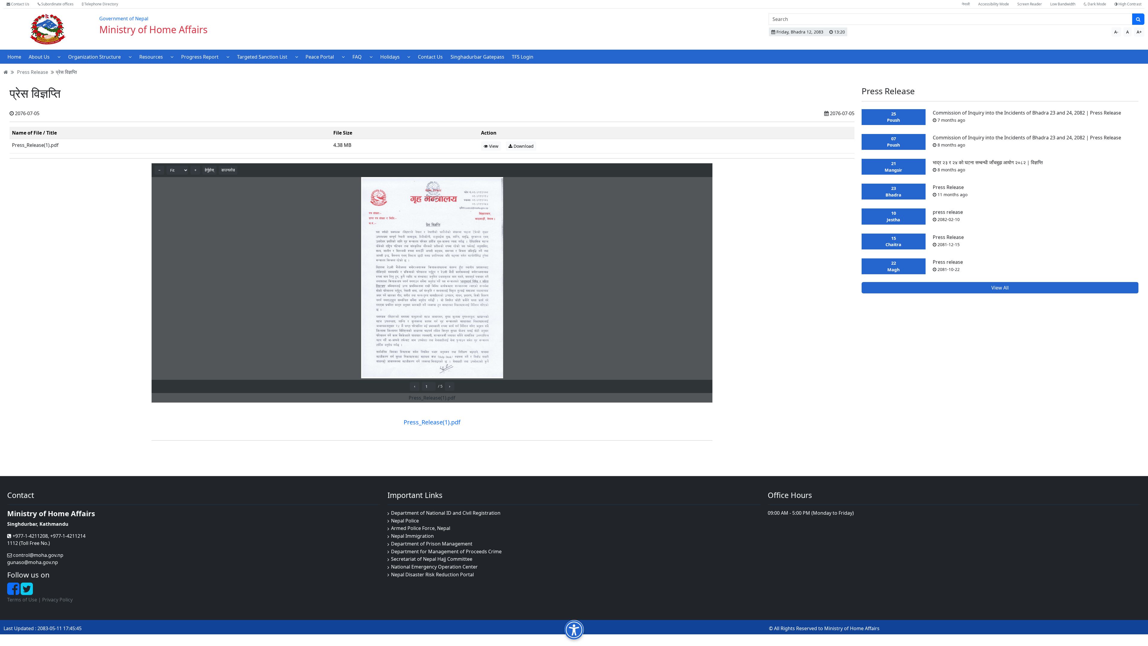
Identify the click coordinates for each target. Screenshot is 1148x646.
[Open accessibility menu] (574, 629)
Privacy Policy (57, 599)
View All (1000, 287)
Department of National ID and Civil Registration (445, 513)
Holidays (390, 57)
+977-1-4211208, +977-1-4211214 (48, 536)
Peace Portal (320, 57)
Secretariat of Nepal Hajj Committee (431, 559)
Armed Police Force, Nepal (420, 528)
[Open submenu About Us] (59, 57)
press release (948, 215)
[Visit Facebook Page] (14, 592)
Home (14, 57)
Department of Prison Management (431, 543)
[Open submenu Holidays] (408, 57)
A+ (1139, 32)
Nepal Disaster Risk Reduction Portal (432, 574)
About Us (39, 57)
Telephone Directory (100, 4)
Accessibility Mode (993, 4)
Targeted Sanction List (262, 57)
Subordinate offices (57, 4)
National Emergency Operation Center (434, 566)
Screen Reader (1029, 4)
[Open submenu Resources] (172, 57)
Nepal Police (405, 520)
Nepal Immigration (412, 536)
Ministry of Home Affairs (153, 29)
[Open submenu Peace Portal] (343, 57)
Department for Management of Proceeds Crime (446, 551)
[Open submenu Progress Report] (227, 57)
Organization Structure (94, 57)
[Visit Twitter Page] (27, 592)
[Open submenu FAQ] (371, 57)
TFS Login (522, 57)
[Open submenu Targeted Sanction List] (296, 57)
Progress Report (200, 57)
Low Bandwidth (1062, 4)
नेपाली (966, 4)
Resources (151, 57)
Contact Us (19, 4)
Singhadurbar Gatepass (477, 57)
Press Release (32, 72)
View (493, 146)
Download (523, 146)
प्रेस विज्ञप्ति (66, 72)
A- (1116, 32)
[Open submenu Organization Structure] (130, 57)
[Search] (1138, 19)
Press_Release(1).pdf (35, 145)
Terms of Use (22, 599)
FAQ (357, 57)
